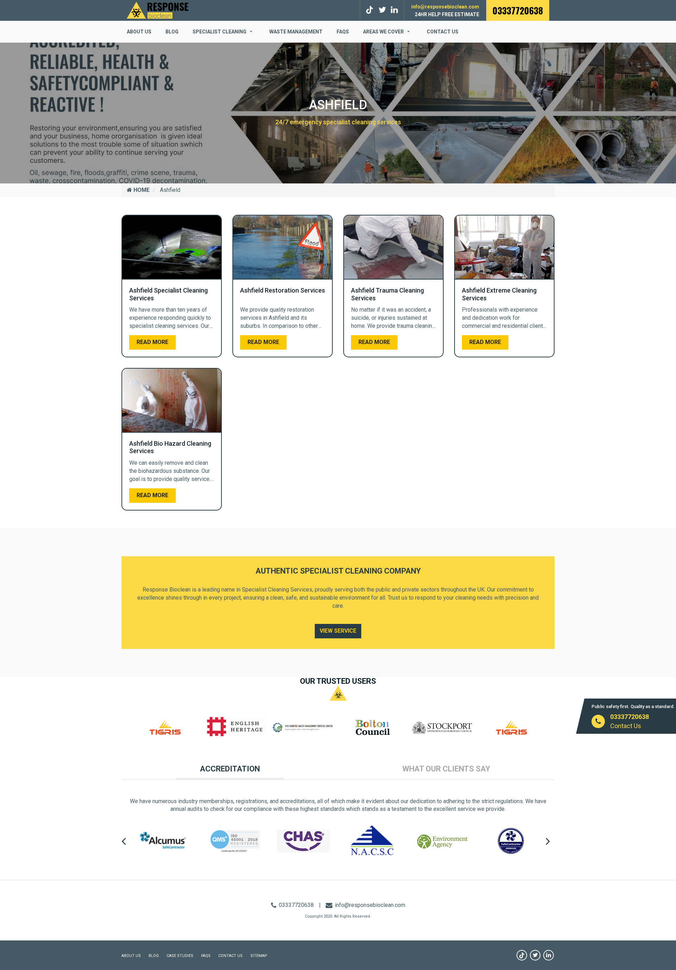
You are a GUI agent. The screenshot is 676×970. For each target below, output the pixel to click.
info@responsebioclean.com (445, 7)
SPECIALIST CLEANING (219, 32)
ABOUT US (139, 32)
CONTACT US (230, 955)
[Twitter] (382, 10)
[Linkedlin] (394, 10)
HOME (141, 190)
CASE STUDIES (180, 955)
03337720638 (518, 10)
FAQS (343, 32)
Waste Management (296, 32)
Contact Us (442, 32)
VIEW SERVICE (338, 630)
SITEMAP (258, 955)
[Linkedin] (548, 955)
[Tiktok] (370, 10)
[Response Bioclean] (157, 9)
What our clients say (446, 768)
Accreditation (230, 768)
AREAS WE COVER (383, 32)
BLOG (172, 32)
